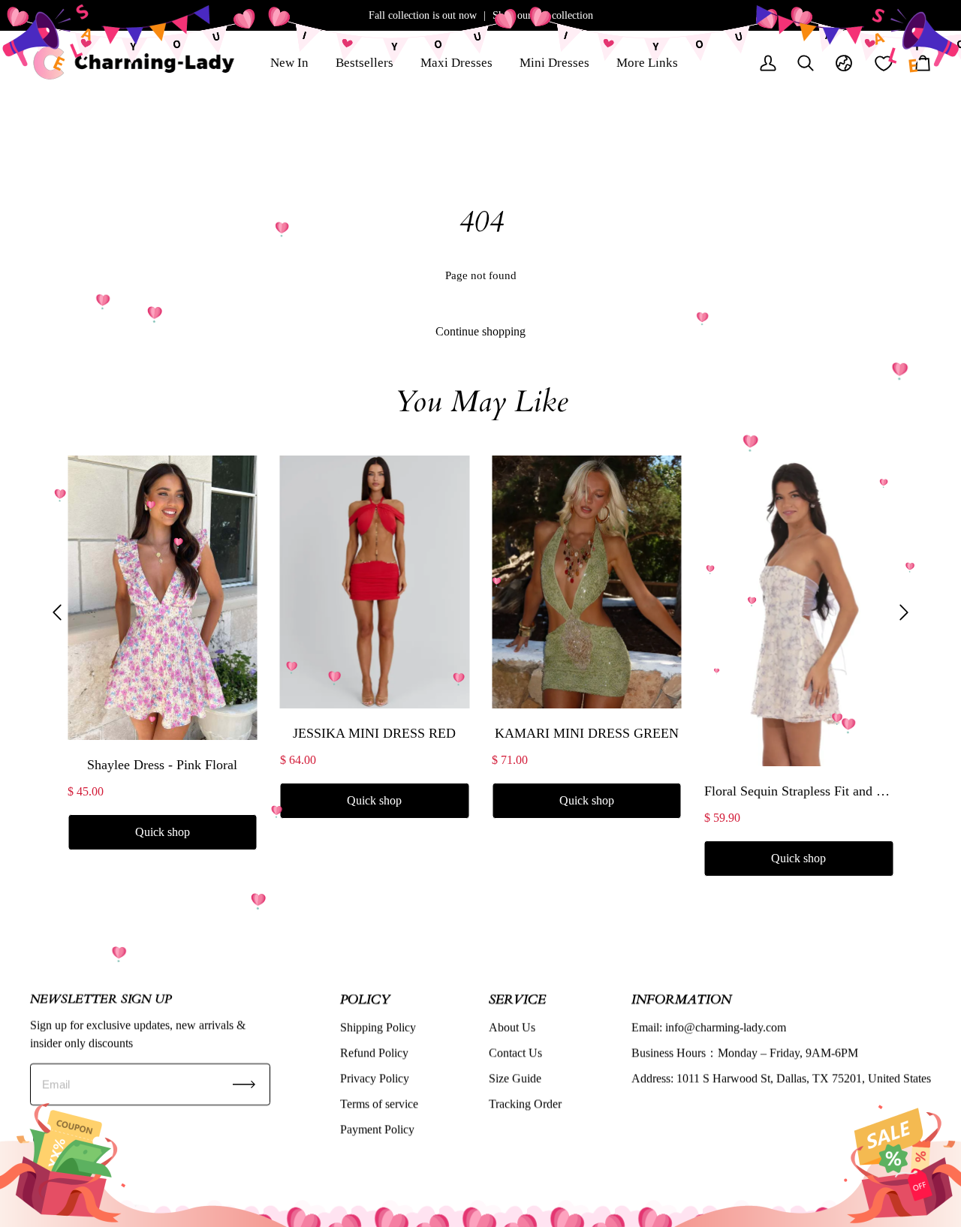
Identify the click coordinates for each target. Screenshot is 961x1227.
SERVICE (517, 998)
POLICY (365, 998)
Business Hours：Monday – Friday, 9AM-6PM (744, 1052)
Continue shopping (480, 331)
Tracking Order (525, 1103)
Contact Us (515, 1052)
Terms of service (379, 1103)
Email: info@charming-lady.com (708, 1027)
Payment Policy (377, 1129)
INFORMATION (681, 998)
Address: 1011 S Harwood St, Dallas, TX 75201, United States (781, 1078)
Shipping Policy (378, 1027)
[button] (57, 612)
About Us (512, 1027)
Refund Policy (374, 1052)
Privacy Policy (374, 1078)
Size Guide (515, 1078)
